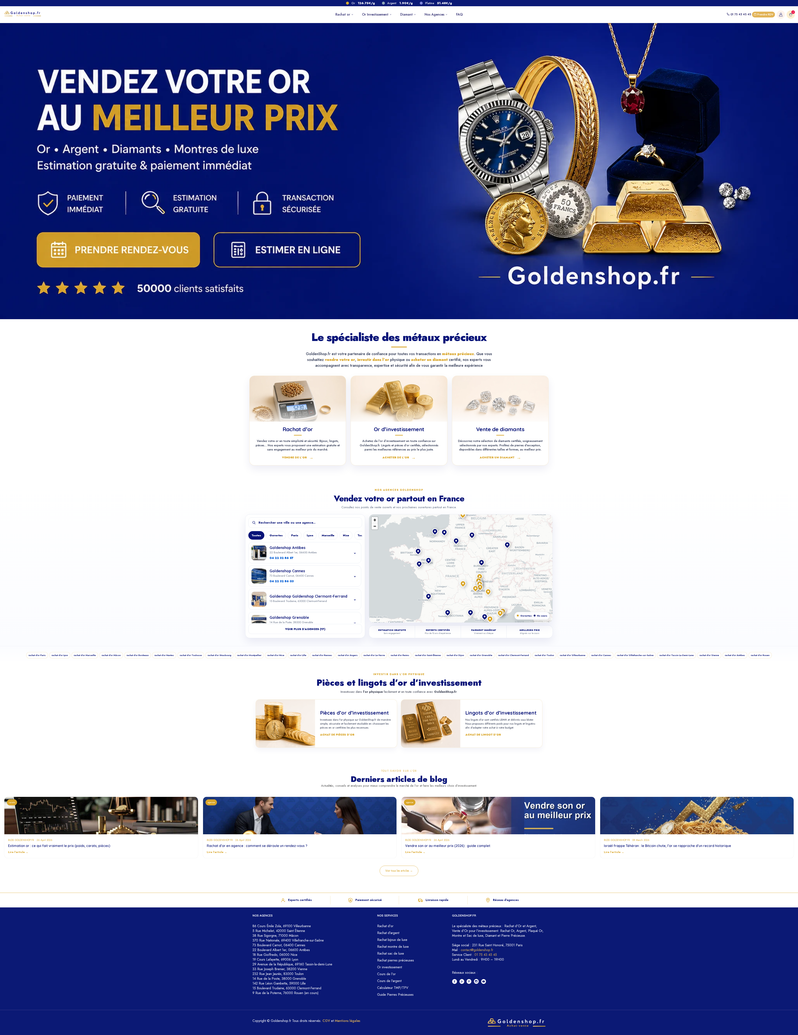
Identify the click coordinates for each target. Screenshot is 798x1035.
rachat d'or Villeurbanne (572, 655)
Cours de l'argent (389, 980)
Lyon (310, 535)
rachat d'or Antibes (735, 655)
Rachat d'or (385, 926)
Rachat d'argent (388, 932)
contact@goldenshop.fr (477, 950)
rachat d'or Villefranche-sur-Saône (635, 655)
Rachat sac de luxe (390, 953)
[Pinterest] (469, 981)
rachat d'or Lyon (60, 655)
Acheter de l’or (399, 457)
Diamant (407, 14)
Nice (346, 535)
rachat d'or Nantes (164, 655)
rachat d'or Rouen (760, 655)
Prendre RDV (764, 14)
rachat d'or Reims (400, 655)
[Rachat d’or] (298, 399)
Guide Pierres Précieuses (395, 994)
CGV (326, 1020)
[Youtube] (483, 981)
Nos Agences (435, 14)
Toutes (256, 535)
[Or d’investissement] (399, 399)
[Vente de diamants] (500, 399)
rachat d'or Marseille (85, 655)
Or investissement (389, 967)
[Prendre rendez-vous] (116, 249)
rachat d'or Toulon (544, 655)
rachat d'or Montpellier (249, 655)
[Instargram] (476, 981)
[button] (480, 576)
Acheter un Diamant (500, 457)
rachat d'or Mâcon (111, 655)
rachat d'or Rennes (322, 655)
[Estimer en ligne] (287, 249)
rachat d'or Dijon (455, 655)
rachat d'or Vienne (709, 655)
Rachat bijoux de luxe (392, 939)
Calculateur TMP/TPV (392, 987)
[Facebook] (454, 981)
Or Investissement (375, 14)
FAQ (459, 14)
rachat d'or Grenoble (481, 655)
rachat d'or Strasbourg (219, 655)
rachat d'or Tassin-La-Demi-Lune (676, 655)
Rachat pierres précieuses (395, 960)
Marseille (328, 535)
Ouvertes (276, 535)
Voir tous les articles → (399, 871)
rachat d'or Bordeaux (138, 655)
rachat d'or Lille (298, 655)
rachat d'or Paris (37, 655)
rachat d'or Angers (348, 655)
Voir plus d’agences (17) (305, 629)
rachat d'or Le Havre (374, 655)
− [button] (374, 526)
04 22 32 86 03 (282, 581)
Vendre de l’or (297, 457)
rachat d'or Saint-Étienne (428, 655)
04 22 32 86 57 (281, 558)
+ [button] (374, 520)
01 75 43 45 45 (741, 14)
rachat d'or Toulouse (191, 655)
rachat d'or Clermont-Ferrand (513, 655)
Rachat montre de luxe (393, 946)
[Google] (461, 981)
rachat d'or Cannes (601, 655)
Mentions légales (347, 1020)
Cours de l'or (386, 974)
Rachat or (343, 14)
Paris (294, 535)
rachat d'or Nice (275, 655)
